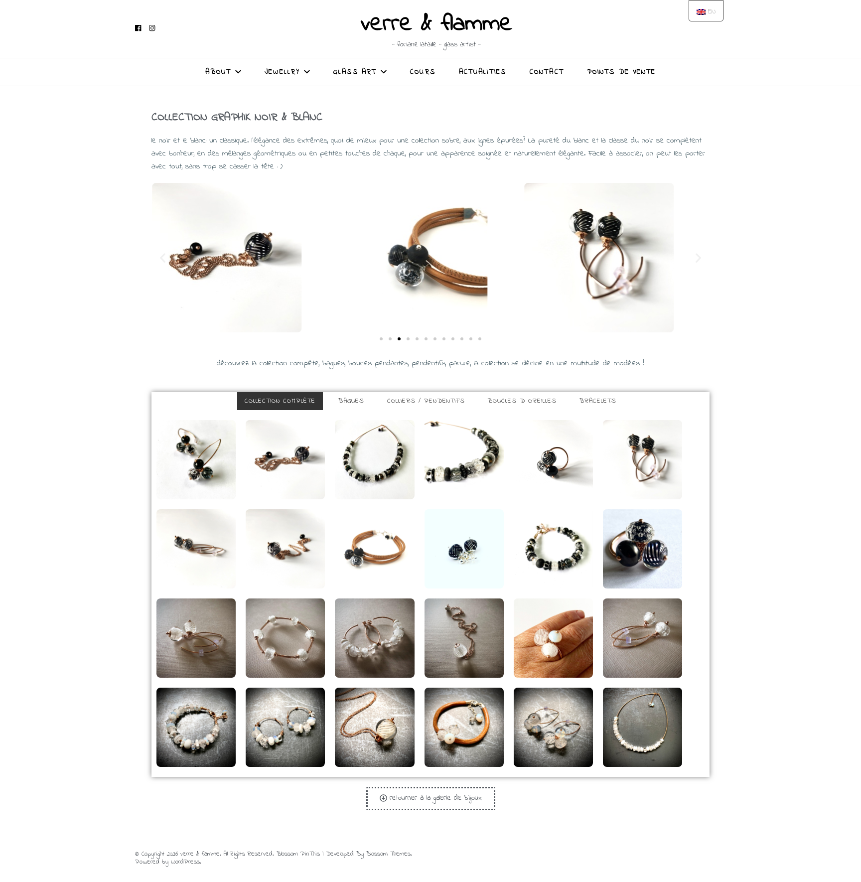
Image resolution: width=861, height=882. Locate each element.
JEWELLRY (282, 72)
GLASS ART (355, 72)
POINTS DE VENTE (621, 72)
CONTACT (547, 72)
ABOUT (218, 72)
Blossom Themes (388, 854)
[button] (381, 338)
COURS (422, 72)
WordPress (185, 862)
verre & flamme (436, 23)
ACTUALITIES (482, 72)
